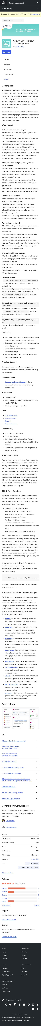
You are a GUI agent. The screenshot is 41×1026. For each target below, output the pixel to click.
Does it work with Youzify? (11, 773)
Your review (6, 905)
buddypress (34, 863)
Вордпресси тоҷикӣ (13, 1000)
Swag (24, 975)
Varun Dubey (19, 46)
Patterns (24, 959)
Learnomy (8, 693)
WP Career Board (11, 684)
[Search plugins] (22, 20)
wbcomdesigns (11, 827)
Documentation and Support (15, 382)
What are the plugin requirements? (14, 741)
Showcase (25, 948)
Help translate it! (35, 14)
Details (6, 59)
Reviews (7, 64)
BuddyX (8, 619)
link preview (21, 867)
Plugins (23, 955)
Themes (24, 952)
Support (6, 79)
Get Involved (26, 965)
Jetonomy (8, 639)
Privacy (4, 959)
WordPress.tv (7, 975)
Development (8, 74)
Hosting (4, 955)
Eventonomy (9, 661)
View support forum (9, 919)
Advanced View (7, 873)
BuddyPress (7, 991)
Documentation (10, 418)
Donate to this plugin (9, 937)
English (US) (35, 859)
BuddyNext (9, 627)
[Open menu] (38, 3)
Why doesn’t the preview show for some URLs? (10, 747)
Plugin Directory (7, 8)
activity (28, 863)
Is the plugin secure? (9, 761)
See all (37, 905)
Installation (8, 69)
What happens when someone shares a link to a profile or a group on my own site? (17, 780)
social (36, 867)
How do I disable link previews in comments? (10, 754)
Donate (25, 971)
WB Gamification (11, 667)
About (4, 948)
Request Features (11, 424)
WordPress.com (8, 981)
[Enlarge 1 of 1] (36, 710)
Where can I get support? (11, 799)
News (4, 952)
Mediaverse (9, 650)
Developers (6, 971)
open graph (30, 867)
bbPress (6, 988)
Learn (4, 965)
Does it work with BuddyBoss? (13, 767)
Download (6, 52)
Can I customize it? (8, 787)
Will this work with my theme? (12, 793)
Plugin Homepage (11, 415)
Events (23, 968)
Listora (7, 676)
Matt (4, 985)
